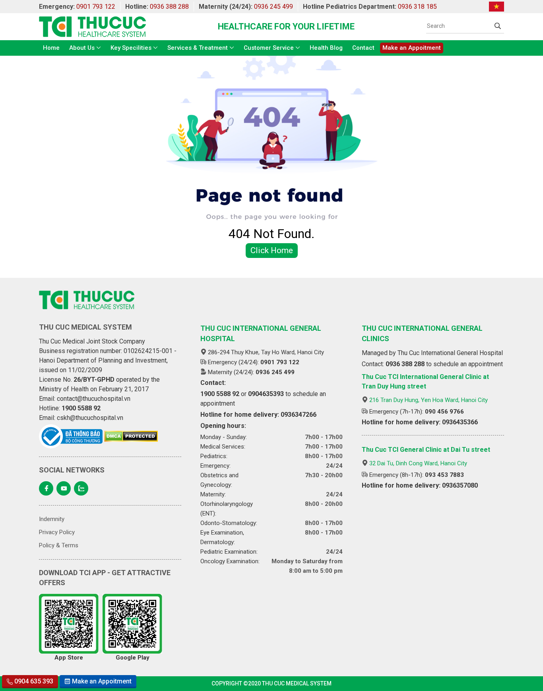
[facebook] (46, 488)
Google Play (132, 657)
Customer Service (269, 47)
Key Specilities (131, 47)
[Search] (497, 25)
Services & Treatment (197, 47)
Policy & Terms (58, 545)
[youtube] (63, 488)
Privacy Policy (57, 532)
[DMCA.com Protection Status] (131, 436)
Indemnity (51, 519)
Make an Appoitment (411, 47)
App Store (68, 657)
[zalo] (81, 488)
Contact (363, 47)
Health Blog (326, 47)
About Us (82, 47)
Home (51, 47)
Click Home (271, 250)
